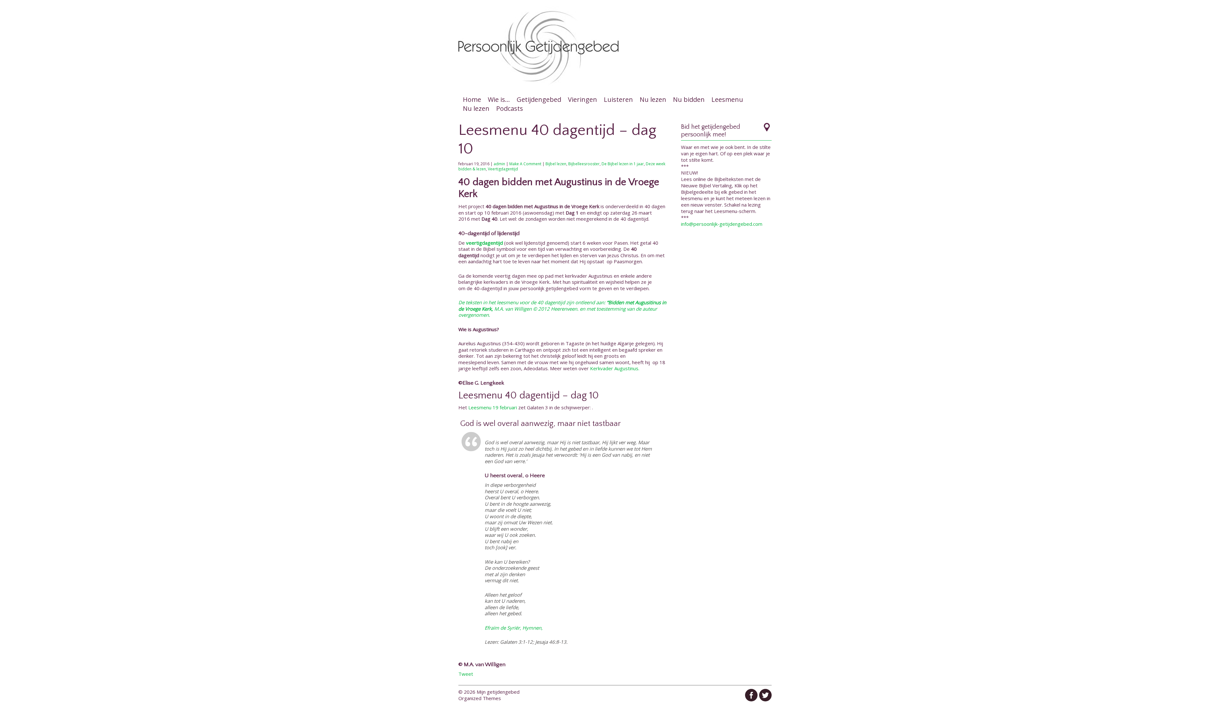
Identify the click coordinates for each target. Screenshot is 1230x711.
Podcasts (509, 108)
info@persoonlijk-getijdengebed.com (721, 224)
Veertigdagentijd (503, 169)
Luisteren (618, 99)
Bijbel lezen (555, 164)
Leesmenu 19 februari (493, 407)
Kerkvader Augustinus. (614, 368)
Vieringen (582, 99)
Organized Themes (479, 698)
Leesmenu (727, 99)
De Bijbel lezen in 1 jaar (623, 164)
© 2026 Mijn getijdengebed (489, 692)
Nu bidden (689, 99)
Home (472, 99)
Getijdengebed (539, 99)
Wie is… (499, 99)
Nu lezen (653, 99)
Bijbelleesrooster (584, 164)
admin (499, 164)
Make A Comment (525, 164)
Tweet (465, 674)
